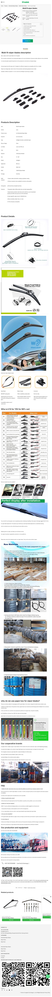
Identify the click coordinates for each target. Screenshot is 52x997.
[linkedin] (6, 990)
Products (6, 5)
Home (2, 5)
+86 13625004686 (4, 929)
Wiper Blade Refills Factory (39, 881)
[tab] (25, 48)
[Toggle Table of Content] (40, 24)
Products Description (28, 27)
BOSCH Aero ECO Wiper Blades (29, 917)
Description (25, 48)
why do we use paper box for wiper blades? (31, 31)
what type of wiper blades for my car (27, 881)
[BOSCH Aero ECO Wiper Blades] (31, 905)
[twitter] (4, 990)
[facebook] (2, 990)
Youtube (2, 957)
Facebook (3, 956)
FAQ (25, 34)
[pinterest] (11, 990)
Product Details (27, 28)
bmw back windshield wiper (41, 880)
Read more (11, 920)
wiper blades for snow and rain (14, 881)
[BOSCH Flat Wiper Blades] (11, 905)
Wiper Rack (3, 942)
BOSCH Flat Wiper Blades (8, 917)
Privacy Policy (47, 992)
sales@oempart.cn (5, 931)
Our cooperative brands (28, 32)
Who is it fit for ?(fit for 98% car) (29, 30)
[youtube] (9, 990)
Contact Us (27, 41)
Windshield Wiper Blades (13, 5)
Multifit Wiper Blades (23, 5)
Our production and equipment (29, 35)
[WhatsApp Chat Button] (48, 976)
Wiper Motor (3, 939)
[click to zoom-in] (11, 17)
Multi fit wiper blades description (30, 25)
